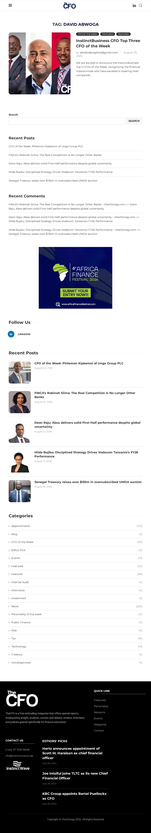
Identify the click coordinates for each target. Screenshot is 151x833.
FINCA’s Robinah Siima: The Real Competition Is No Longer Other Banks (55, 155)
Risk (76, 630)
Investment (76, 598)
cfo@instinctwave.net (19, 755)
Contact (99, 730)
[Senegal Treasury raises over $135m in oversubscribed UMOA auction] (20, 491)
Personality (101, 706)
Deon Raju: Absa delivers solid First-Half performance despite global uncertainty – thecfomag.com (72, 217)
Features (76, 574)
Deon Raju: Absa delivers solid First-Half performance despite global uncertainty (60, 163)
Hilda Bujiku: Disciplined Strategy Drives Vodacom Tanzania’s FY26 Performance (61, 172)
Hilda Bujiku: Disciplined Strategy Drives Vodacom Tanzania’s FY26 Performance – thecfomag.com (72, 229)
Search (13, 114)
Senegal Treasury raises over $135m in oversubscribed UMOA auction (53, 180)
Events (76, 558)
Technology (76, 646)
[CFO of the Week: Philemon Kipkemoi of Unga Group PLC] (20, 372)
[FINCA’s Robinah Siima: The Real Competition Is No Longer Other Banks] (20, 402)
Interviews (76, 590)
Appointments (76, 526)
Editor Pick (76, 550)
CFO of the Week (76, 542)
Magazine (100, 724)
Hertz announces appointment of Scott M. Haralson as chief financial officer (72, 753)
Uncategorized (76, 662)
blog (76, 534)
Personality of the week (76, 614)
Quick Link (102, 691)
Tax (76, 638)
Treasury (76, 654)
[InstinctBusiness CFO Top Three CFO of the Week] (40, 63)
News (76, 606)
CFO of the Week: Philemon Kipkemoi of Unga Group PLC (46, 146)
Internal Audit (76, 582)
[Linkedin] (134, 5)
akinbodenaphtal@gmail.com (99, 52)
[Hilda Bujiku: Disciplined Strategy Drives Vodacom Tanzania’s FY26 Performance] (20, 461)
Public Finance (76, 622)
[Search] (140, 5)
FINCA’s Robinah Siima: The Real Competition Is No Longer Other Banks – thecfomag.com (67, 204)
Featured (76, 566)
